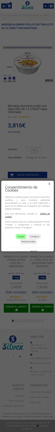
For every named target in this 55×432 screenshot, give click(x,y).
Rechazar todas (28, 241)
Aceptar (21, 236)
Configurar (34, 236)
